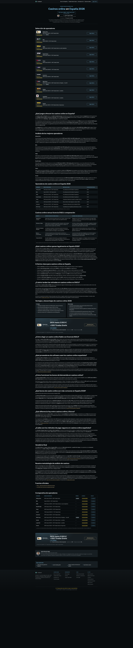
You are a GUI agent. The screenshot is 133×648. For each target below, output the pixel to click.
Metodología (67, 574)
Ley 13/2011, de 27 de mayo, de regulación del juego (45, 487)
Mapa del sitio (90, 582)
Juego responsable (68, 577)
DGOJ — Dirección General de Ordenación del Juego (46, 485)
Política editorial (90, 579)
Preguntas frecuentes (91, 580)
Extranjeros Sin (81, 1)
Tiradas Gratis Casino (73, 1)
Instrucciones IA (90, 584)
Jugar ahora (94, 1)
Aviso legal (78, 577)
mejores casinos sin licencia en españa (74, 565)
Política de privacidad (80, 574)
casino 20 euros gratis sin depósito (44, 371)
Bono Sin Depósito (64, 1)
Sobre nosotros (90, 574)
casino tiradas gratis (57, 564)
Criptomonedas (87, 1)
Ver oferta (93, 498)
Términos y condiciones (80, 575)
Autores (66, 575)
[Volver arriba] (130, 645)
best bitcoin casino (87, 564)
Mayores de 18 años (91, 575)
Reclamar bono (90, 325)
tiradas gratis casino (45, 297)
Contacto (89, 577)
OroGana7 (60, 589)
